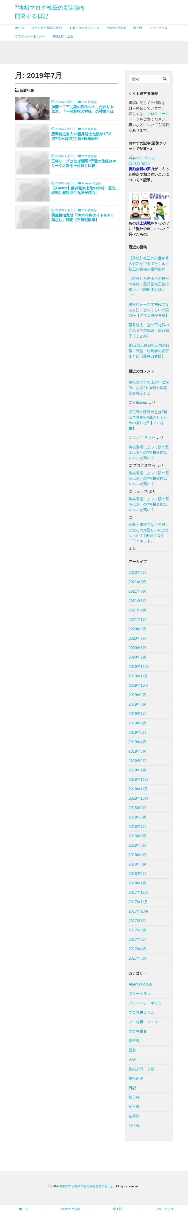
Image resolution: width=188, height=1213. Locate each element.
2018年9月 (137, 808)
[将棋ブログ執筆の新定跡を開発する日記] (53, 11)
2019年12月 (138, 667)
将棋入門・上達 (62, 36)
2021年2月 (137, 610)
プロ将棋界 (138, 1031)
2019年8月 (137, 704)
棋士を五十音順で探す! (46, 28)
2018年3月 (137, 864)
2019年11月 (138, 676)
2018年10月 (138, 798)
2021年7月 (137, 591)
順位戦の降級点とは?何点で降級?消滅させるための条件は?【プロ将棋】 (148, 420)
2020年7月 (137, 638)
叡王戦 (134, 1041)
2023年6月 (137, 572)
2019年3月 (137, 751)
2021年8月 (137, 582)
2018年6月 (137, 836)
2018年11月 (138, 789)
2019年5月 (137, 732)
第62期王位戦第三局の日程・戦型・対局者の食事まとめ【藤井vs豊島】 (149, 350)
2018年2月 (137, 874)
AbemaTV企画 (116, 28)
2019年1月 (137, 770)
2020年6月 (137, 648)
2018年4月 (137, 855)
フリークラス (158, 28)
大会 (132, 1060)
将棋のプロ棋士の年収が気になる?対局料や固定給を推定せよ (149, 387)
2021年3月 (137, 601)
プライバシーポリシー (30, 36)
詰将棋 (134, 1116)
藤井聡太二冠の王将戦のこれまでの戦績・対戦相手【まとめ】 (149, 330)
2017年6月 (137, 930)
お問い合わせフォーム (84, 28)
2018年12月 (138, 780)
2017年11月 (138, 902)
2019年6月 (137, 723)
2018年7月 (137, 827)
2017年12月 (138, 892)
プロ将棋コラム (141, 1012)
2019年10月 (138, 685)
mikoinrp (140, 402)
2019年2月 (137, 761)
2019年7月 (137, 714)
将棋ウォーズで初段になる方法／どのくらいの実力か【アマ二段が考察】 (149, 310)
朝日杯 (134, 1097)
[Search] (164, 79)
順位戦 (134, 1125)
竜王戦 (137, 28)
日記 (132, 1088)
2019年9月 (137, 695)
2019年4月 (137, 742)
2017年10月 (138, 911)
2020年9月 (137, 629)
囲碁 (132, 1050)
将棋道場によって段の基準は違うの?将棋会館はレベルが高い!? (149, 452)
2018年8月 (137, 817)
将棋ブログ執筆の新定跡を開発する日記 (86, 1186)
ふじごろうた (144, 438)
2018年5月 (137, 845)
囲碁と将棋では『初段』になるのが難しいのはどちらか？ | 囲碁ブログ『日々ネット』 (149, 533)
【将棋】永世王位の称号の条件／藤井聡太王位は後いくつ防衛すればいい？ (149, 287)
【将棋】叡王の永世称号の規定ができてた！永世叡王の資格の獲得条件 (149, 263)
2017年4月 (137, 949)
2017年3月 (137, 958)
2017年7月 (137, 921)
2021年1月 (137, 620)
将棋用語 (136, 1078)
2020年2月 (137, 657)
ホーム (19, 28)
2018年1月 (137, 883)
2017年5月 (137, 939)
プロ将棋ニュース (143, 1022)
